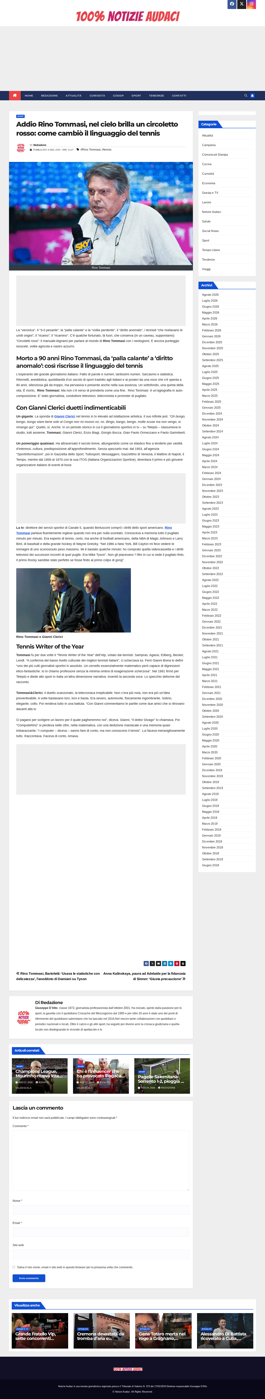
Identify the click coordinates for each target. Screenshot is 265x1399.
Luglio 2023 (210, 514)
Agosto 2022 (210, 580)
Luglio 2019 (210, 799)
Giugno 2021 (210, 663)
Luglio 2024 (210, 443)
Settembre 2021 (212, 645)
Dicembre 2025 (212, 342)
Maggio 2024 (210, 455)
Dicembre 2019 (212, 770)
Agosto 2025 (210, 366)
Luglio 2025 (210, 372)
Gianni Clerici (64, 416)
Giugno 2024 (210, 449)
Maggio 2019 (210, 811)
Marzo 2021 (210, 681)
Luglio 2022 (210, 585)
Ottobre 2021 (210, 639)
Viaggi (206, 269)
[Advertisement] (132, 58)
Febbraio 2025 (211, 401)
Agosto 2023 (210, 508)
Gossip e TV (210, 192)
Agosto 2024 (210, 437)
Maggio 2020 (210, 740)
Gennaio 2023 (211, 550)
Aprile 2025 (209, 389)
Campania (209, 145)
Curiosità (97, 95)
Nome (17, 1200)
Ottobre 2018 (210, 853)
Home (29, 95)
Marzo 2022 (210, 609)
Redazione (49, 95)
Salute (206, 221)
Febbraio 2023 (211, 544)
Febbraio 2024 (211, 473)
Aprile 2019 (209, 817)
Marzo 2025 (210, 395)
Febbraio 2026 (211, 330)
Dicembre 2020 (212, 698)
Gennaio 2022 (211, 621)
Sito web (18, 1245)
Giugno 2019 (210, 805)
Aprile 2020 (209, 746)
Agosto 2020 (210, 722)
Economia (208, 183)
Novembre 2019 (212, 776)
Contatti (179, 95)
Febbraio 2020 (211, 758)
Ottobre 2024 (210, 425)
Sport (136, 95)
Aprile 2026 (209, 318)
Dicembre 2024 (212, 413)
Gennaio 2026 (211, 336)
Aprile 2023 (209, 532)
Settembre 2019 (212, 788)
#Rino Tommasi (91, 149)
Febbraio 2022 (211, 615)
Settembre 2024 (212, 431)
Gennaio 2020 (211, 764)
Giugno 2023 (210, 520)
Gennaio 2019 (211, 835)
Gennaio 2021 (211, 692)
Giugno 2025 (210, 377)
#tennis (106, 149)
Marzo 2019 (210, 823)
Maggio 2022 (210, 597)
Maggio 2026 (210, 312)
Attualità (74, 95)
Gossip (118, 95)
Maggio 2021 (210, 669)
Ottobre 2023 (210, 496)
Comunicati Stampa (215, 154)
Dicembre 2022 (212, 556)
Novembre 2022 (212, 562)
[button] (245, 95)
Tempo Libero (211, 250)
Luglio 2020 (210, 728)
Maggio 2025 (210, 383)
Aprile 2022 (209, 603)
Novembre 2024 (212, 419)
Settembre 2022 (212, 574)
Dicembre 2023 (212, 484)
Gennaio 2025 (211, 407)
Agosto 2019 (210, 793)
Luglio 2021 (210, 657)
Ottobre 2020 (210, 710)
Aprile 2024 (209, 461)
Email (17, 1222)
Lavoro (206, 202)
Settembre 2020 (212, 716)
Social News (210, 231)
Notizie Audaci (211, 211)
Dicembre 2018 (212, 841)
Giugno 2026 (210, 306)
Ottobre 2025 (210, 354)
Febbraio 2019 (211, 829)
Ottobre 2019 (210, 782)
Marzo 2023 (210, 538)
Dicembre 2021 (212, 627)
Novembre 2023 (212, 490)
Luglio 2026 (210, 300)
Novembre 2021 (212, 633)
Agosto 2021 (210, 651)
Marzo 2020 (210, 752)
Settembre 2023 (212, 502)
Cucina (206, 164)
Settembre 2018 (212, 859)
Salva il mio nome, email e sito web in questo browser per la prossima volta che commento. (75, 1267)
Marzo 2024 (210, 467)
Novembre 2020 (212, 704)
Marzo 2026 (210, 324)
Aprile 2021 (209, 675)
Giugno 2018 (210, 865)
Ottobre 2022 (210, 568)
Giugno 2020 (210, 734)
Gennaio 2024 (211, 479)
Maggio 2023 (210, 526)
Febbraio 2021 (211, 687)
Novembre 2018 (212, 847)
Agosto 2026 (210, 294)
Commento (20, 1126)
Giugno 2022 (210, 591)
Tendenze (156, 95)
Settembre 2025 (212, 360)
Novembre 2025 (212, 348)
